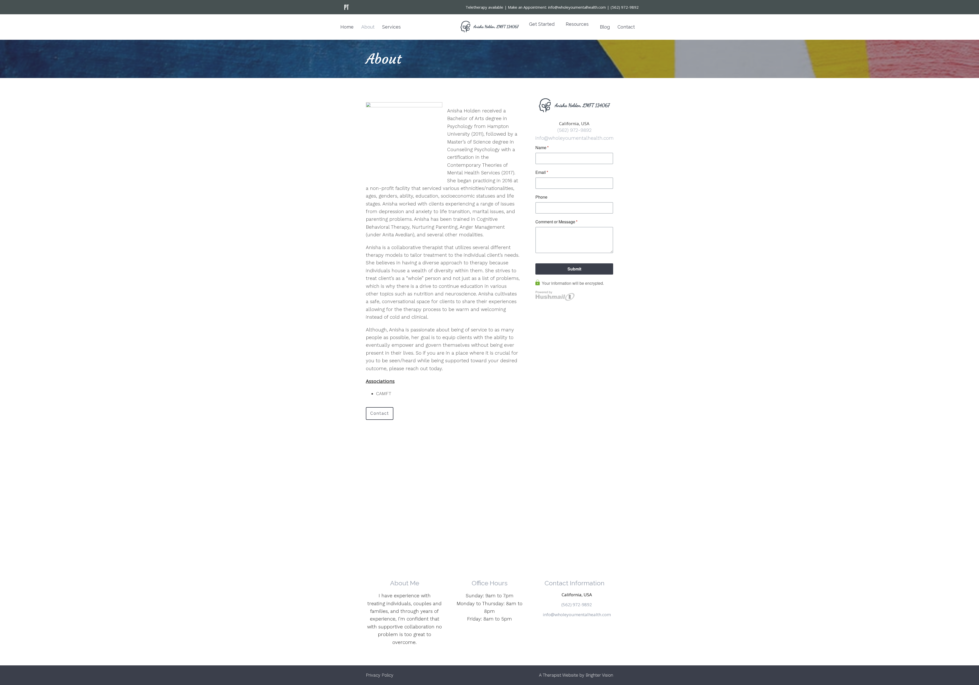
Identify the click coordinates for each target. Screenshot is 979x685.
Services (391, 27)
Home (347, 27)
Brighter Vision (599, 675)
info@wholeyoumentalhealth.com (574, 138)
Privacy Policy (379, 675)
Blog (605, 27)
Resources (577, 24)
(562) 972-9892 (574, 130)
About (368, 27)
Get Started (542, 24)
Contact (626, 27)
